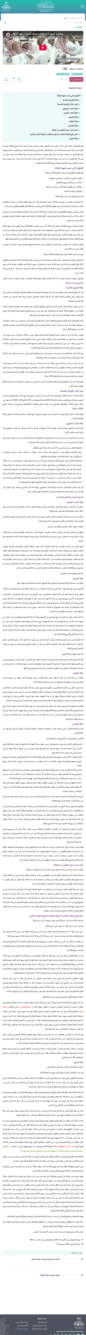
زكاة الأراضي (73, 125)
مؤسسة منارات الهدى (40, 1325)
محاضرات (73, 18)
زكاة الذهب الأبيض (70, 113)
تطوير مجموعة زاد (22, 1329)
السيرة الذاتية (42, 1322)
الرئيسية (81, 18)
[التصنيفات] (4, 22)
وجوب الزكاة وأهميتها (63, 74)
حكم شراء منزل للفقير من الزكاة (65, 130)
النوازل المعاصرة (77, 74)
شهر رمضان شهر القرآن (50, 1275)
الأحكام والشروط (22, 1325)
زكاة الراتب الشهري (70, 108)
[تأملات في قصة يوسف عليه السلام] (72, 1264)
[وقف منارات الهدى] (6, 6)
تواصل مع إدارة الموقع (39, 1329)
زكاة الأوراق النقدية (70, 100)
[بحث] (81, 22)
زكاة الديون (73, 138)
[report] (6, 79)
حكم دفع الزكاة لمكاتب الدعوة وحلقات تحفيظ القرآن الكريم (54, 134)
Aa (62, 79)
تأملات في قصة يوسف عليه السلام (46, 1259)
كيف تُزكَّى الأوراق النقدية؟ (67, 104)
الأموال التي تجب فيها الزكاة (68, 95)
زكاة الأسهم (73, 117)
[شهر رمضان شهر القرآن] (72, 1280)
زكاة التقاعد (73, 121)
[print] (12, 79)
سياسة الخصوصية (22, 1322)
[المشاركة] (19, 79)
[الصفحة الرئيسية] (46, 6)
